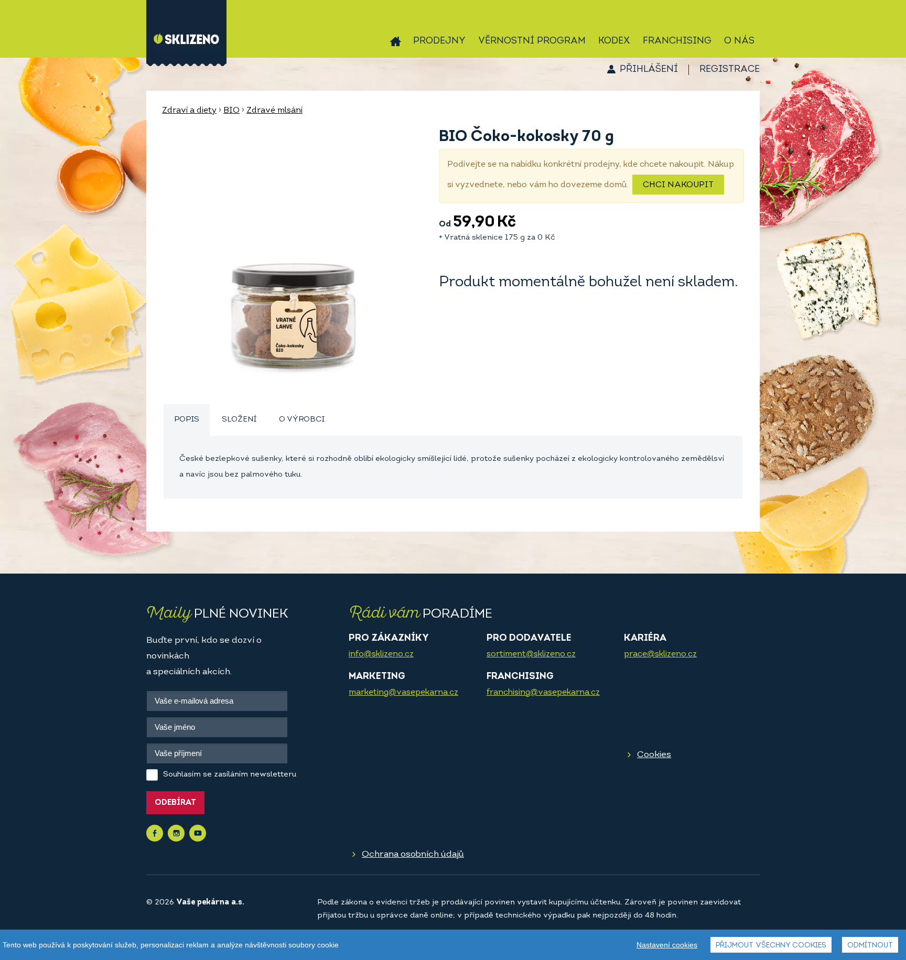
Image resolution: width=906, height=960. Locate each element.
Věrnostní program (532, 41)
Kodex (614, 41)
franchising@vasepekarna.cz (543, 692)
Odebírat (175, 803)
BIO (231, 110)
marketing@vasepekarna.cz (403, 692)
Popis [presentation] (186, 420)
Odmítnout (870, 946)
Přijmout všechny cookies (771, 946)
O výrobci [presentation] (302, 420)
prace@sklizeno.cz (660, 654)
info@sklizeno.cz (381, 654)
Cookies (654, 754)
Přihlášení (649, 69)
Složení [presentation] (239, 420)
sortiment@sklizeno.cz (531, 654)
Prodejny (439, 41)
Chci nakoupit (678, 185)
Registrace (729, 69)
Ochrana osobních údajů (413, 854)
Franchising (677, 41)
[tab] (187, 420)
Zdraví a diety (189, 110)
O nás (739, 41)
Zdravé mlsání (274, 110)
